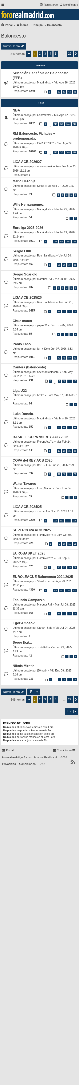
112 (55, 521)
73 (64, 311)
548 (68, 152)
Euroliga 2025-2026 (28, 228)
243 (61, 124)
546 (55, 152)
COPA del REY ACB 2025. (33, 460)
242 (55, 124)
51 (75, 358)
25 (59, 265)
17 (59, 474)
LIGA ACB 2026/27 (27, 162)
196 (68, 242)
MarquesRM (44, 279)
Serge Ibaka (22, 642)
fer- (39, 348)
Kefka (40, 185)
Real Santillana (46, 255)
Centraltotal (44, 115)
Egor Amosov (24, 623)
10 (64, 381)
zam (39, 511)
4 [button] (50, 53)
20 (64, 451)
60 (59, 92)
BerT (40, 465)
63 (75, 92)
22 (75, 451)
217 (74, 590)
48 (59, 358)
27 (69, 265)
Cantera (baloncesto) (29, 367)
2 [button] (40, 53)
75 (75, 311)
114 (68, 521)
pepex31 (42, 325)
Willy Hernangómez (28, 204)
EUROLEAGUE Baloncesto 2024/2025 (43, 577)
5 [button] (55, 53)
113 (61, 521)
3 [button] (45, 53)
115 (74, 521)
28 (75, 265)
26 (64, 265)
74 (69, 311)
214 (55, 590)
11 (69, 381)
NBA (16, 110)
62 (69, 92)
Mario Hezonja (24, 181)
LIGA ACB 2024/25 (27, 507)
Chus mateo (22, 321)
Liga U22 (20, 390)
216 (68, 590)
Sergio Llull (22, 251)
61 (64, 92)
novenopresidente (48, 166)
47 (69, 428)
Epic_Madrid (44, 488)
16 (59, 614)
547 (61, 152)
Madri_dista (44, 82)
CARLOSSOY (45, 143)
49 (64, 358)
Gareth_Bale (44, 627)
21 (69, 451)
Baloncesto (13, 36)
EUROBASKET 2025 (29, 553)
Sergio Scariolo (25, 274)
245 (74, 124)
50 (69, 358)
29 (75, 567)
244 (68, 124)
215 (61, 590)
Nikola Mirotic (23, 666)
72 (59, 311)
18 (64, 474)
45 (59, 428)
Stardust (42, 581)
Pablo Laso (22, 344)
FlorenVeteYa (45, 441)
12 (75, 381)
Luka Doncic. (23, 414)
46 (64, 428)
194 (55, 242)
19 (59, 451)
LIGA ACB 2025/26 (27, 297)
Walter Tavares (24, 483)
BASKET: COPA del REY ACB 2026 (40, 437)
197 (74, 242)
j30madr (42, 670)
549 (74, 152)
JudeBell (42, 647)
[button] (28, 54)
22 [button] (69, 53)
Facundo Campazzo (29, 600)
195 (61, 242)
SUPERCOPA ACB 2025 (32, 530)
